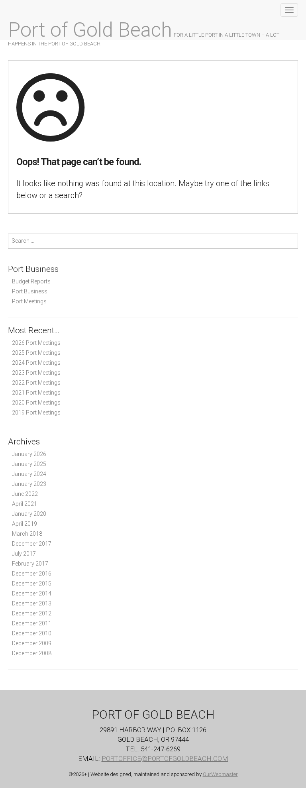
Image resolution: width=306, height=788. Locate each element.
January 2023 (29, 484)
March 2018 (27, 534)
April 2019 (24, 524)
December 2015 (31, 583)
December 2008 (31, 653)
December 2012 (31, 613)
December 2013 (31, 603)
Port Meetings (29, 301)
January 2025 (29, 464)
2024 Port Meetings (36, 363)
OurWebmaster (220, 774)
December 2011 (31, 623)
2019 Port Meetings (36, 412)
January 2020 (29, 514)
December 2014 (31, 593)
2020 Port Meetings (36, 402)
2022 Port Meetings (36, 382)
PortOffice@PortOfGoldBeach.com (165, 758)
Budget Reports (31, 281)
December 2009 (31, 643)
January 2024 (29, 474)
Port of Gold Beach (90, 29)
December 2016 (31, 573)
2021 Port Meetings (36, 392)
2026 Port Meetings (36, 343)
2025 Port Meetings (36, 353)
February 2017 (30, 563)
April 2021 (24, 504)
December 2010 (31, 633)
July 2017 (24, 553)
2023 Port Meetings (36, 372)
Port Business (29, 291)
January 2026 (29, 454)
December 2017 (31, 543)
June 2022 (25, 494)
